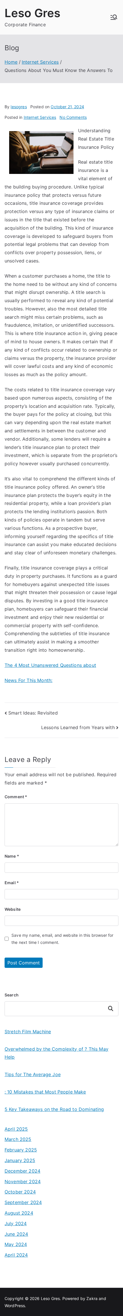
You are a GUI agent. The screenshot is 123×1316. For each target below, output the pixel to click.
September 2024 (23, 1202)
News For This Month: (28, 680)
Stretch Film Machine (28, 1031)
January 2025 (20, 1160)
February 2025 (21, 1150)
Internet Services (40, 117)
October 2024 (20, 1192)
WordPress (15, 1305)
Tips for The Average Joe (33, 1074)
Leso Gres (32, 13)
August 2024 (19, 1213)
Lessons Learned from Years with (78, 727)
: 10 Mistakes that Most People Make (45, 1092)
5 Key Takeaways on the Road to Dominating (54, 1109)
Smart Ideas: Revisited (33, 713)
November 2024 (23, 1181)
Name (12, 856)
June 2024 (16, 1234)
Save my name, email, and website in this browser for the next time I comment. (62, 939)
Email (12, 882)
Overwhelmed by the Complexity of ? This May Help (56, 1053)
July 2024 (16, 1223)
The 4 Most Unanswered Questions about (50, 665)
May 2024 (16, 1244)
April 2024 (16, 1255)
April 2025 (16, 1129)
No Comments (73, 117)
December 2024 (22, 1171)
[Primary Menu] (113, 17)
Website (13, 909)
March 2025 (18, 1139)
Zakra (92, 1298)
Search (12, 994)
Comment (16, 796)
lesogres (19, 106)
